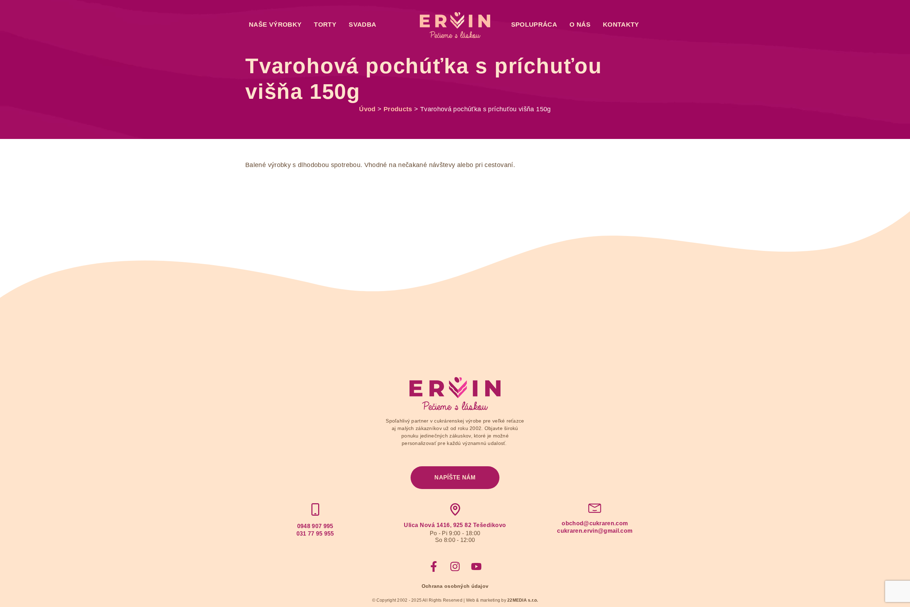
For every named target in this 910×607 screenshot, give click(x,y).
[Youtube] (476, 566)
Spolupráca (534, 24)
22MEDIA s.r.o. (522, 600)
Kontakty (621, 24)
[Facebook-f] (434, 566)
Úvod (367, 109)
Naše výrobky (275, 24)
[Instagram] (455, 566)
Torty (325, 24)
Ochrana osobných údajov (455, 586)
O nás (579, 24)
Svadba (362, 24)
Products (398, 109)
